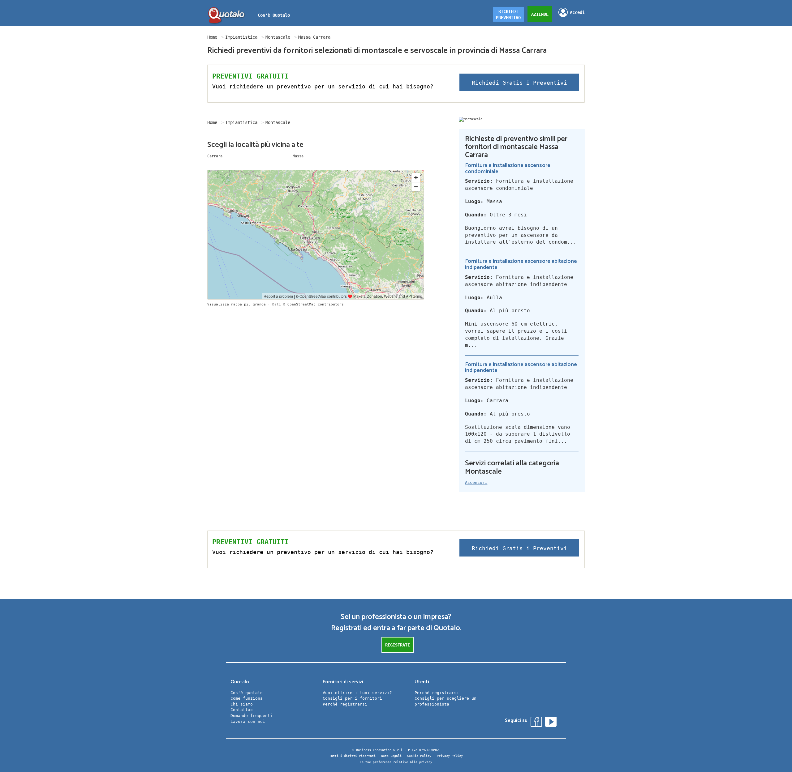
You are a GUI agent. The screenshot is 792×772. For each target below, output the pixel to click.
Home (212, 37)
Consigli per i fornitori (352, 698)
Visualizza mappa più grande (236, 304)
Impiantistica (241, 37)
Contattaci (242, 709)
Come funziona (246, 698)
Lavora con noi (247, 721)
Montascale (277, 37)
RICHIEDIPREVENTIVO (508, 14)
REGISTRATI (397, 644)
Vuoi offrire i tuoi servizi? (357, 692)
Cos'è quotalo (246, 692)
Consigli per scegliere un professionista (445, 701)
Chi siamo (241, 704)
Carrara (214, 156)
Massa (298, 156)
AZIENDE (540, 14)
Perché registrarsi (345, 704)
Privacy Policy (450, 755)
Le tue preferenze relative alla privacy (396, 762)
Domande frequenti (251, 715)
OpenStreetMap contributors (315, 304)
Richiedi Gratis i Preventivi (519, 82)
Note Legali (391, 755)
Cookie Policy (419, 755)
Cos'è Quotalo (274, 15)
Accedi (577, 12)
